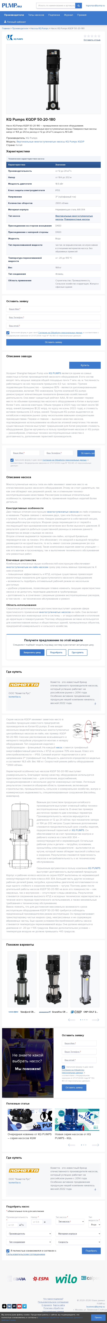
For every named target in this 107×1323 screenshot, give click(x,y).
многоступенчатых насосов (63, 511)
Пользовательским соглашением (25, 1254)
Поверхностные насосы (77, 219)
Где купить (78, 652)
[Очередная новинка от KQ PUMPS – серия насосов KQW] (30, 1120)
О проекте (47, 1305)
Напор (34, 1217)
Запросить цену (32, 652)
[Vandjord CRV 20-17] (22, 979)
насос (59, 747)
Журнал (68, 14)
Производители (14, 14)
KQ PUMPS (55, 373)
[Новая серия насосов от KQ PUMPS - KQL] (77, 1120)
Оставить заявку (74, 1087)
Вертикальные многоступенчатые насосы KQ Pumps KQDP (50, 141)
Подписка (54, 14)
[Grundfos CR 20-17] (53, 979)
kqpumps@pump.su (95, 5)
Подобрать (56, 652)
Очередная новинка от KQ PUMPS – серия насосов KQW (30, 1136)
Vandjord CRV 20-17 (28, 1012)
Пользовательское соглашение (53, 1302)
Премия (81, 14)
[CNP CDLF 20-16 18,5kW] (85, 979)
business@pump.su (96, 1306)
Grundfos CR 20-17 (60, 1012)
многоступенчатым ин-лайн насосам (27, 567)
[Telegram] (24, 1307)
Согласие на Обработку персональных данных (60, 332)
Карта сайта (59, 1305)
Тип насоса (61, 1217)
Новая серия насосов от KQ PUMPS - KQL (73, 1136)
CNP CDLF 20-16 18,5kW (91, 1012)
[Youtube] (19, 1307)
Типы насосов (36, 14)
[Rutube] (14, 1307)
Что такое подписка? (53, 1299)
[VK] (9, 1307)
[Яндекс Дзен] (4, 1307)
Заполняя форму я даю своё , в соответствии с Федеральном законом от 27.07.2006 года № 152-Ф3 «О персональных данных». (50, 463)
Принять (98, 1317)
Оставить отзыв (92, 40)
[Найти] (78, 5)
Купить (85, 365)
